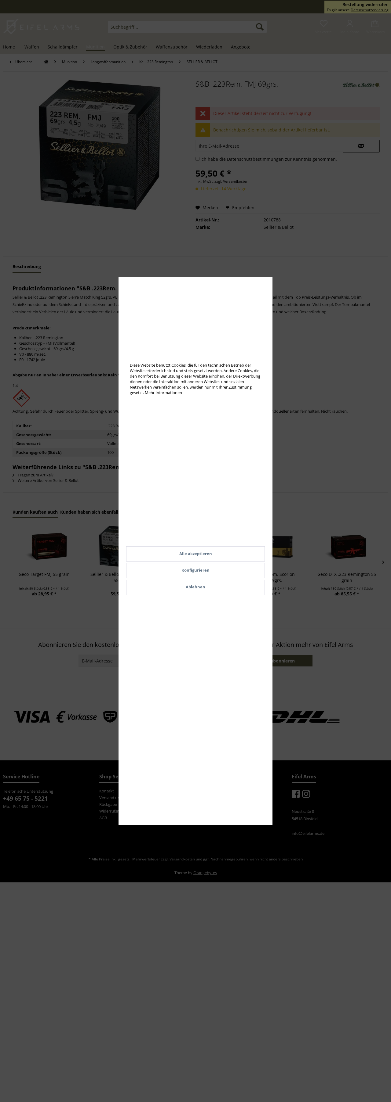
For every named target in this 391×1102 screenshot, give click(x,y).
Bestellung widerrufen (365, 4)
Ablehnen (195, 587)
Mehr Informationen (163, 392)
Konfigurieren (195, 570)
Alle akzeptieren (195, 553)
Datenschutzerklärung (370, 10)
